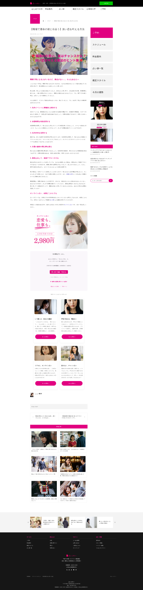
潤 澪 (40, 393)
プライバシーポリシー (36, 576)
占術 (51, 540)
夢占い (51, 545)
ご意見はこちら (76, 545)
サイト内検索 (93, 175)
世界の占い (52, 548)
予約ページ (64, 286)
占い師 (61, 9)
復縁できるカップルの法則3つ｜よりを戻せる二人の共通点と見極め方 (101, 168)
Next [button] (115, 522)
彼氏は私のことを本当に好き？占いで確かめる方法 (49, 522)
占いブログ (40, 34)
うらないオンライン (100, 548)
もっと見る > (45, 337)
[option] (43, 522)
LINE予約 (106, 3)
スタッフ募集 (99, 543)
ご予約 (103, 9)
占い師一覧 (29, 548)
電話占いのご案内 (55, 286)
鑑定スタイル (78, 9)
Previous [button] (28, 522)
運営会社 (98, 540)
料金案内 (48, 9)
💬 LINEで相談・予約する (58, 272)
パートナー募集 (99, 545)
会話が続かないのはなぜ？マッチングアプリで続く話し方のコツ (101, 159)
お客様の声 (91, 9)
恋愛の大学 (69, 174)
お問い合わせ (76, 543)
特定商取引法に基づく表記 (48, 576)
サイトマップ (76, 548)
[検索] (111, 180)
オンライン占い (68, 204)
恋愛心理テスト (53, 543)
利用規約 (28, 576)
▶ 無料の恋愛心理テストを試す (58, 281)
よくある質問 (76, 540)
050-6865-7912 (73, 585)
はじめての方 (37, 9)
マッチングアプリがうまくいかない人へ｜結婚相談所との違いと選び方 (101, 151)
